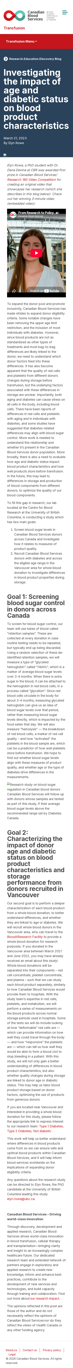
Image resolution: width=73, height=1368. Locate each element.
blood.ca (11, 1350)
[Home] (35, 16)
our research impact (44, 1298)
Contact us (30, 1350)
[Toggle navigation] (65, 12)
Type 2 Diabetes (19, 1131)
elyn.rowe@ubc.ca (21, 1199)
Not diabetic (42, 1131)
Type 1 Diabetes (51, 1126)
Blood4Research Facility (25, 937)
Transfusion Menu (20, 41)
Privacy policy (52, 1350)
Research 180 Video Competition (31, 179)
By (5, 143)
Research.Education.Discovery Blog (35, 59)
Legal (12, 1354)
